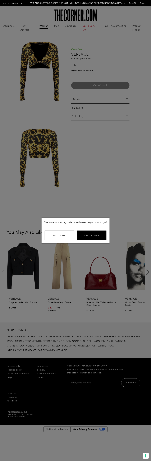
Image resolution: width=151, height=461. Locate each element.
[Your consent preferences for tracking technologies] (146, 456)
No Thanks (59, 235)
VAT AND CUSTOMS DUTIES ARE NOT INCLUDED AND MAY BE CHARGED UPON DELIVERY (75, 3)
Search (143, 3)
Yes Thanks (91, 235)
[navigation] (13, 3)
